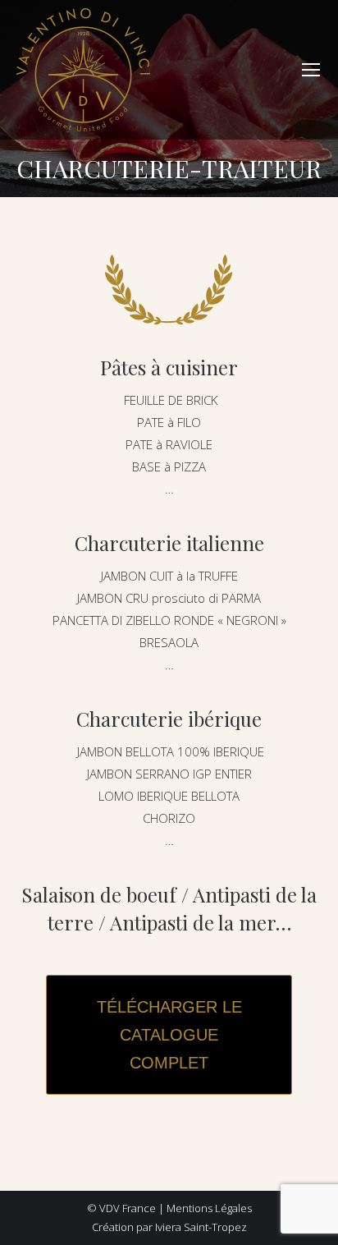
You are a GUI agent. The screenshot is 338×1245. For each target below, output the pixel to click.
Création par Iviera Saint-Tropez (169, 1227)
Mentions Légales (209, 1208)
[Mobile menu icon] (311, 69)
